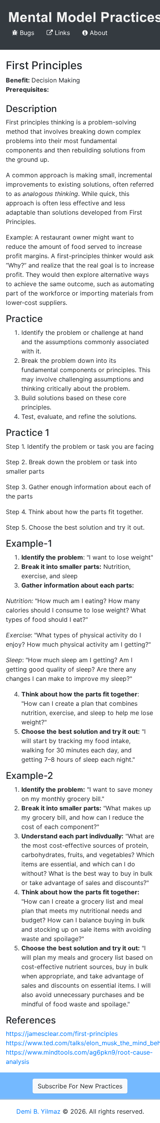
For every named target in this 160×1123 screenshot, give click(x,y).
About (98, 33)
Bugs (26, 33)
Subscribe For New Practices (80, 1086)
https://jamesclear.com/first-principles (62, 1033)
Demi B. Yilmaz (39, 1111)
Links (61, 33)
